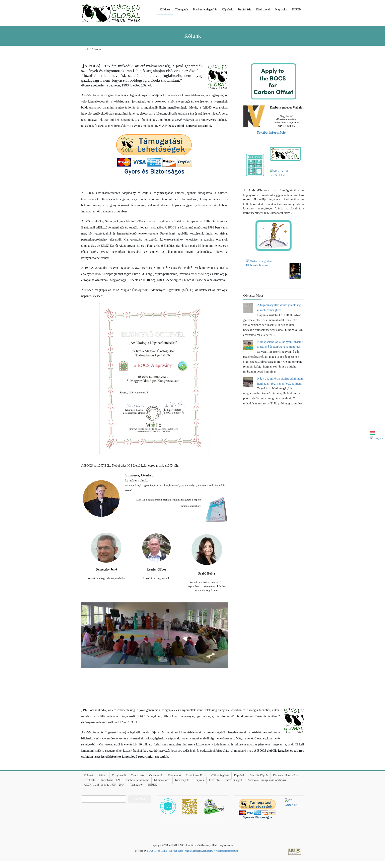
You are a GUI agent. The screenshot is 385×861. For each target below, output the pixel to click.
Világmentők (119, 775)
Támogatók (137, 775)
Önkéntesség (156, 775)
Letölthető (89, 780)
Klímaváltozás (162, 780)
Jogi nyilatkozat (192, 850)
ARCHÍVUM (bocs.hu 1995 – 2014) (104, 784)
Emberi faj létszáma (137, 780)
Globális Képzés (259, 775)
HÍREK (152, 784)
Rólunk (103, 775)
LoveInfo (214, 780)
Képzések (239, 775)
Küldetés (89, 775)
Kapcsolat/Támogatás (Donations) (266, 780)
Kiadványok (182, 780)
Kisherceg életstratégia (285, 775)
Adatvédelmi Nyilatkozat (213, 850)
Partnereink (174, 775)
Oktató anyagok (233, 780)
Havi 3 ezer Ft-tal (196, 775)
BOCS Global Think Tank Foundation (165, 850)
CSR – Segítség (220, 775)
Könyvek (199, 780)
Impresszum (232, 850)
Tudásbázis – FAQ (110, 780)
